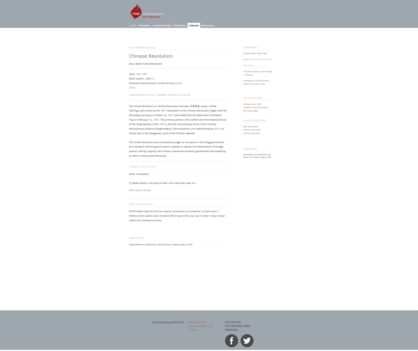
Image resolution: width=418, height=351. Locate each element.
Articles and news (251, 133)
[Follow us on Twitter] (247, 346)
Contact (193, 330)
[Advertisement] (178, 271)
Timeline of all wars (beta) (255, 107)
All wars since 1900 (252, 104)
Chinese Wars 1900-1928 (255, 53)
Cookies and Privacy (200, 326)
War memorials (250, 126)
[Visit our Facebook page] (231, 346)
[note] (179, 83)
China (132, 87)
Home (133, 25)
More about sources (140, 190)
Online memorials (251, 129)
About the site (197, 322)
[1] (152, 78)
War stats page (250, 110)
